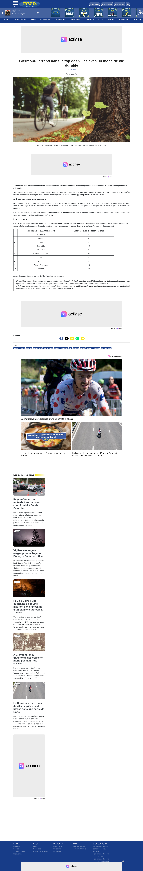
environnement (48, 348)
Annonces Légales (93, 20)
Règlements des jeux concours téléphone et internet (101, 861)
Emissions (57, 849)
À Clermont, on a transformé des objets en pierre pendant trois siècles (28, 659)
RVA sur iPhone (79, 846)
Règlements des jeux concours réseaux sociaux (101, 848)
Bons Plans (20, 20)
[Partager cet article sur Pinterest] (71, 339)
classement (64, 348)
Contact (16, 846)
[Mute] (38, 12)
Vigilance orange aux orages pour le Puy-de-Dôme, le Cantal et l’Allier (28, 553)
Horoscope (124, 20)
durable (82, 348)
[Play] (3, 13)
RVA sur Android (79, 849)
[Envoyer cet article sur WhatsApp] (76, 339)
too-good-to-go (106, 348)
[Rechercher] (128, 4)
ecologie (56, 348)
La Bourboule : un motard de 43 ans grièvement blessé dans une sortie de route (28, 707)
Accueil (6, 20)
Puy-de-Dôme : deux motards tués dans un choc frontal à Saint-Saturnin (26, 504)
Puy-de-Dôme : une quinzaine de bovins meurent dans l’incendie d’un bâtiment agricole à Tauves (28, 606)
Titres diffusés (19, 851)
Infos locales (38, 849)
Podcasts (60, 20)
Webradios (45, 20)
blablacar (76, 348)
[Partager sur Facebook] (60, 339)
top (70, 348)
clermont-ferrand (19, 348)
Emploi (137, 20)
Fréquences (18, 854)
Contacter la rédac (40, 851)
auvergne (29, 348)
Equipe (16, 849)
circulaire (89, 348)
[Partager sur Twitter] (66, 339)
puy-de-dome (37, 348)
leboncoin (97, 348)
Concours (75, 20)
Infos (33, 20)
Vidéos (111, 20)
